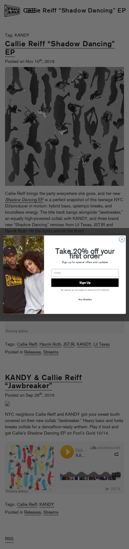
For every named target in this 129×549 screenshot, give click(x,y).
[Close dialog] (122, 239)
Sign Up (84, 282)
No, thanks (84, 299)
